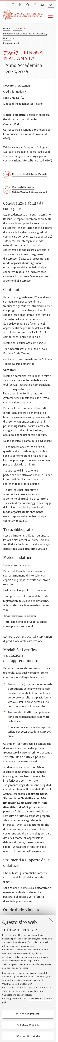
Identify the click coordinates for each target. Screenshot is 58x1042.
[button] (49, 16)
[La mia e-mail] (42, 4)
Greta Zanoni (22, 86)
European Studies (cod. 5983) (32, 152)
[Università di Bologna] (23, 15)
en (51, 5)
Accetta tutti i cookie (28, 1036)
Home (6, 28)
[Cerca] (13, 4)
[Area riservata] (35, 4)
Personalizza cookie (28, 1025)
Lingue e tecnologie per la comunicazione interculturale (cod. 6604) (27, 158)
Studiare (17, 28)
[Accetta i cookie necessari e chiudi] (50, 919)
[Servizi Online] (28, 4)
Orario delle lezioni (23, 187)
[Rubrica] (20, 4)
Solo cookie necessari (28, 1014)
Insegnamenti (11, 43)
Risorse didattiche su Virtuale (29, 174)
